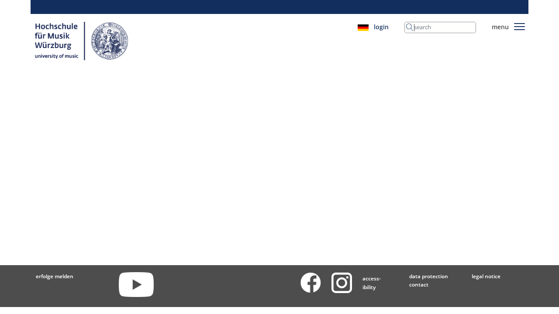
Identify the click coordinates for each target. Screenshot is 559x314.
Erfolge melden (54, 276)
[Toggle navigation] (519, 25)
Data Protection (428, 276)
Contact (418, 284)
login (381, 27)
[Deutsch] (363, 27)
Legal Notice (486, 276)
